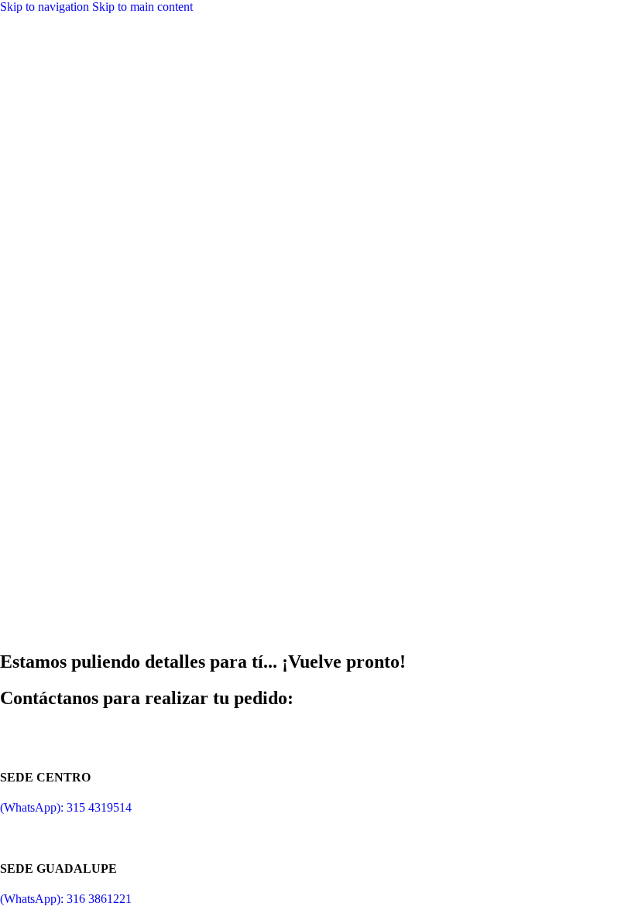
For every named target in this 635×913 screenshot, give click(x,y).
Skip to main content (142, 6)
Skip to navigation (46, 6)
